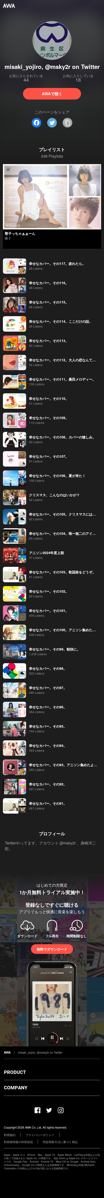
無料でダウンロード (52, 949)
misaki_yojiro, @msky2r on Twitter (40, 1052)
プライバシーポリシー (39, 1135)
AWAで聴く (52, 93)
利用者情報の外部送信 (18, 1142)
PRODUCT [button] (15, 1072)
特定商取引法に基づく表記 (60, 1142)
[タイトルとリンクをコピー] (67, 122)
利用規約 (9, 1135)
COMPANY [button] (15, 1088)
